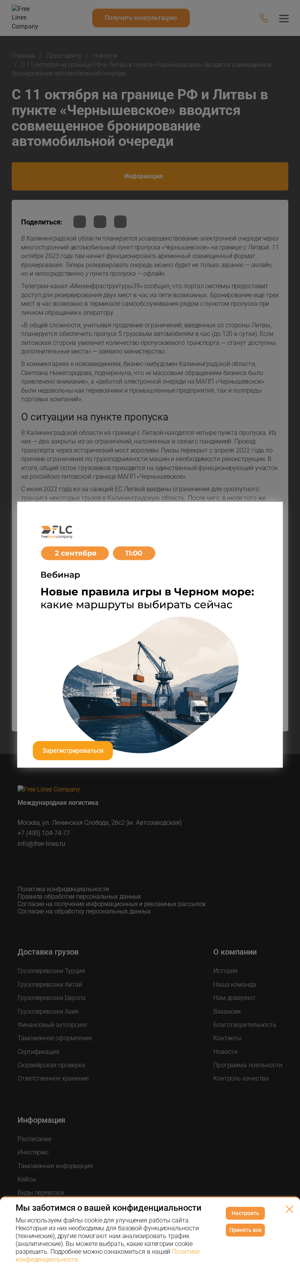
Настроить (245, 1213)
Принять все (245, 1230)
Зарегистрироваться (73, 750)
